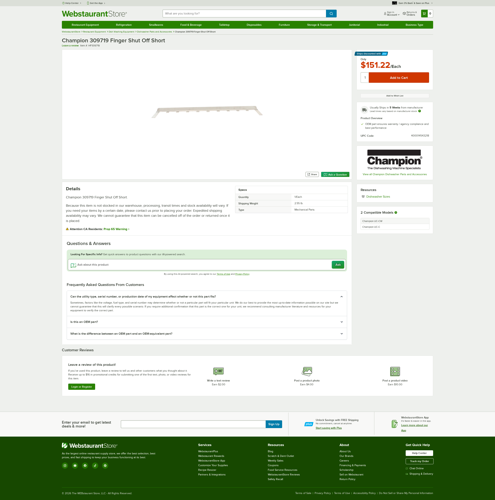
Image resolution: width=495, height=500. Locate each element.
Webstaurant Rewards (211, 456)
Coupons (273, 465)
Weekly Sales (275, 460)
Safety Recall (275, 479)
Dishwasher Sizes (390, 196)
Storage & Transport (319, 24)
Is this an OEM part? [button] (84, 322)
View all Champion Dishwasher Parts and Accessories (395, 174)
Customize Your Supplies (213, 465)
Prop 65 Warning (115, 229)
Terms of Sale (303, 493)
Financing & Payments (353, 465)
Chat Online (417, 468)
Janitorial (354, 24)
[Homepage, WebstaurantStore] (94, 14)
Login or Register (81, 386)
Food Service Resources (282, 469)
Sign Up (273, 424)
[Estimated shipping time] (419, 111)
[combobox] (244, 13)
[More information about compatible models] (395, 212)
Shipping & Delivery (421, 473)
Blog (270, 451)
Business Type (414, 24)
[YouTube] (75, 465)
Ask (338, 264)
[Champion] (395, 160)
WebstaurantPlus (208, 451)
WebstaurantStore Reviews (284, 474)
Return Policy (347, 479)
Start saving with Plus (329, 427)
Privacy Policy (242, 274)
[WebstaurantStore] (110, 445)
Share (314, 174)
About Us (345, 451)
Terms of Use (223, 274)
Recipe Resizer (207, 469)
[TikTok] (95, 465)
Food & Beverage (191, 24)
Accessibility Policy (364, 493)
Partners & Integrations (212, 474)
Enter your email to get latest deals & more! (86, 424)
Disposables (254, 24)
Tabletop (224, 24)
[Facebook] (85, 465)
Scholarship (346, 469)
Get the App (96, 3)
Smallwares (156, 24)
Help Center (72, 3)
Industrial (382, 24)
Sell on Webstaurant (351, 474)
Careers (344, 460)
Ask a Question (337, 174)
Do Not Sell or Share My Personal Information (406, 493)
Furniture (284, 24)
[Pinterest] (105, 465)
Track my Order (419, 461)
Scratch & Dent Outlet (281, 456)
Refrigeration (124, 24)
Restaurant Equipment (85, 24)
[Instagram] (65, 465)
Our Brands (346, 456)
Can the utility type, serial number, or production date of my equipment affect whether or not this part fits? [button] (143, 296)
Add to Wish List (394, 95)
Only (363, 59)
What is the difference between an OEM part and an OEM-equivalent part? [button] (121, 333)
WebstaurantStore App (211, 460)
